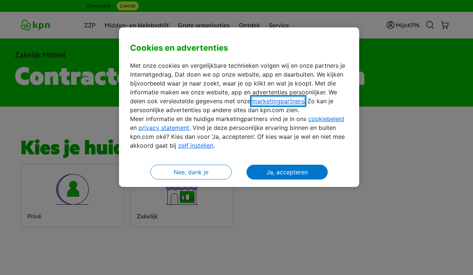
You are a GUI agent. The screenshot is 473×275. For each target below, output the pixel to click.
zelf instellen (195, 145)
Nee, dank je (191, 172)
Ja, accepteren (287, 172)
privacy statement (164, 127)
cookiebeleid (326, 119)
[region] (239, 107)
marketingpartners (278, 101)
